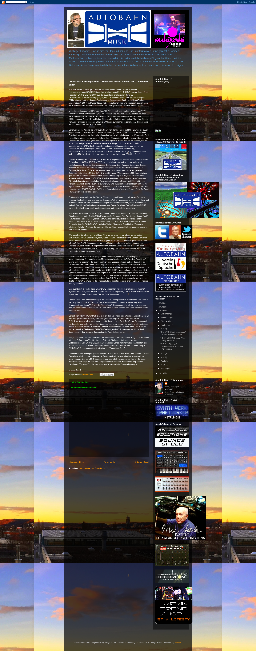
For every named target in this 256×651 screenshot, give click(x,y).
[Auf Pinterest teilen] (112, 374)
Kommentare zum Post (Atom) (92, 468)
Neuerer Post (76, 462)
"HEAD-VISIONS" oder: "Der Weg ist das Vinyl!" (172, 339)
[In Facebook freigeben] (109, 374)
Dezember (165, 314)
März (163, 365)
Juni (163, 353)
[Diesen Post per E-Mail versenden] (101, 374)
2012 (161, 310)
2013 (161, 307)
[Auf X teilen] (106, 374)
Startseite (109, 462)
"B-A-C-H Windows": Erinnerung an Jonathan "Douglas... (171, 346)
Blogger (178, 642)
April (163, 361)
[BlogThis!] (103, 374)
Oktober (164, 321)
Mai (163, 357)
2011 (161, 373)
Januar (164, 369)
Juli (162, 329)
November (165, 317)
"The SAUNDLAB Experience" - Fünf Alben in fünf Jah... (173, 333)
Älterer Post (142, 462)
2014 (161, 303)
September (166, 325)
